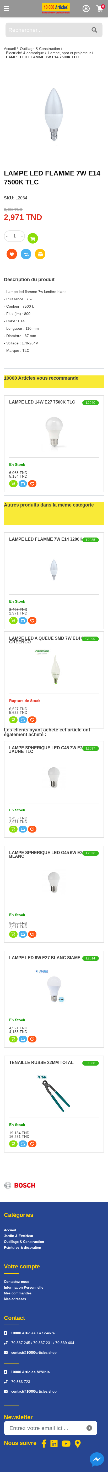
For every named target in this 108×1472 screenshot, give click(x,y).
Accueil (10, 1230)
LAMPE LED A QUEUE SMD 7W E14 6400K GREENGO (51, 640)
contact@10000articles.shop (34, 1353)
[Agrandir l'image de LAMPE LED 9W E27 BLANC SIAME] (54, 988)
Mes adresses (15, 1299)
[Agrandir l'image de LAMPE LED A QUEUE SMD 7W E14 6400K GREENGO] (54, 668)
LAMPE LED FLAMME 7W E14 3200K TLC (50, 539)
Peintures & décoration (22, 1247)
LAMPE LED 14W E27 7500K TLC (42, 402)
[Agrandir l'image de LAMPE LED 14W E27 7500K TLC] (54, 432)
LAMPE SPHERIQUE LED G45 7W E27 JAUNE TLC (47, 750)
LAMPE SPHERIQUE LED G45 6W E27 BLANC (47, 854)
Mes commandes (17, 1293)
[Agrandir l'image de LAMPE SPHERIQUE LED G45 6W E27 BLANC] (54, 882)
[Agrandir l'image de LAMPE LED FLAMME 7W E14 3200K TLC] (54, 569)
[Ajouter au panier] (33, 238)
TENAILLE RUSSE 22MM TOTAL (41, 1062)
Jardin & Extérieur (18, 1236)
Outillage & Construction (24, 1242)
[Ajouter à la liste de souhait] (12, 254)
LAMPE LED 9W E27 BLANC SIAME (44, 957)
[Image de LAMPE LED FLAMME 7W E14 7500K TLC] (54, 113)
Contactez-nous (16, 1282)
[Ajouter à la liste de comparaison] (26, 254)
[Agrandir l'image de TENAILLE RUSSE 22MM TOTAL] (54, 1092)
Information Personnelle (23, 1287)
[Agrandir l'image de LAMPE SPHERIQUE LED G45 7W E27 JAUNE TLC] (54, 778)
